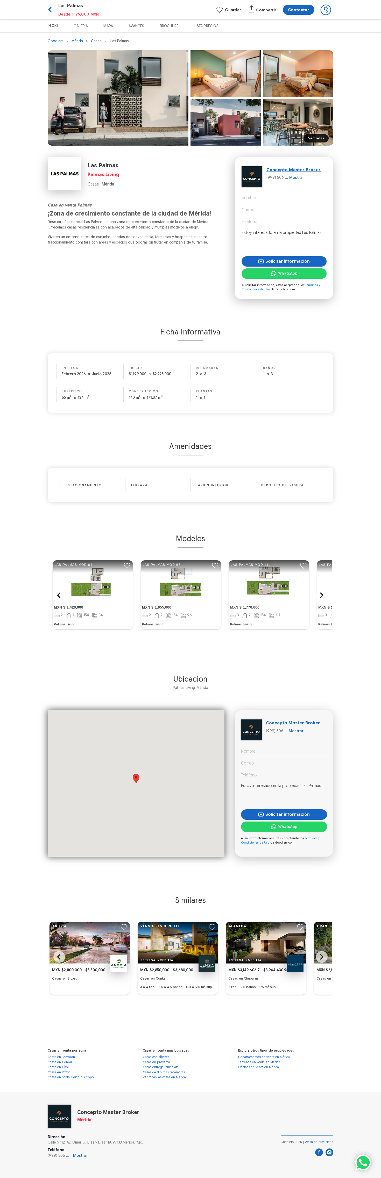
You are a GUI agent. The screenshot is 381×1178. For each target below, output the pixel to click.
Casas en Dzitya (59, 1072)
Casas (96, 41)
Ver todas (316, 138)
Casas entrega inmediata (161, 1067)
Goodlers (56, 41)
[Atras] (53, 9)
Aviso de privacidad (319, 1142)
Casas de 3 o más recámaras (164, 1072)
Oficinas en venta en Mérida (258, 1067)
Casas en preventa (156, 1062)
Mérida (77, 41)
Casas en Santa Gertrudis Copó (71, 1077)
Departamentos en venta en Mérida (264, 1057)
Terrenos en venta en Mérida (259, 1062)
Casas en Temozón (61, 1057)
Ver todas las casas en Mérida (164, 1077)
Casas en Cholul (59, 1067)
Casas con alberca (156, 1057)
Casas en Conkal (60, 1062)
